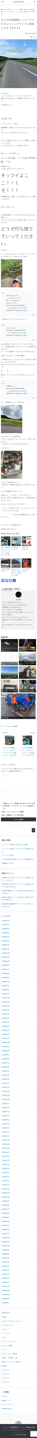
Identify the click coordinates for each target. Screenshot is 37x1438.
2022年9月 (5, 1103)
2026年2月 (5, 945)
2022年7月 (5, 1111)
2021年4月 (5, 1172)
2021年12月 (6, 1140)
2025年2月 (5, 990)
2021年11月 (6, 1144)
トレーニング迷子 (8, 855)
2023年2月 (5, 1083)
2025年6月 (5, 973)
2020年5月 (5, 1217)
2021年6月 (5, 1164)
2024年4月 (5, 1026)
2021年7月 (5, 1160)
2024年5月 (5, 1022)
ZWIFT (4, 1317)
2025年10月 (6, 961)
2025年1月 (5, 994)
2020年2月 (5, 1229)
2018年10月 (6, 1294)
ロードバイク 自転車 (11, 726)
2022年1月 (5, 1136)
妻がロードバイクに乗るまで (12, 1362)
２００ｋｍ (5, 1370)
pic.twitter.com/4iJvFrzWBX (15, 305)
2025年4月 (5, 981)
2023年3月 (5, 1079)
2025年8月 (5, 965)
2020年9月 (5, 1201)
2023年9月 (5, 1055)
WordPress (14, 1427)
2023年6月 (5, 1067)
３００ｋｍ (5, 1374)
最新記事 (17, 589)
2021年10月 (6, 1148)
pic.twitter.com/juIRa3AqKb (15, 388)
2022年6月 (5, 1116)
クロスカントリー (8, 1325)
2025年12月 (6, 953)
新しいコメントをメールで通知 (13, 812)
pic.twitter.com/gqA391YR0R (16, 330)
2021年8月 (5, 1156)
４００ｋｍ (5, 1378)
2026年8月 (5, 920)
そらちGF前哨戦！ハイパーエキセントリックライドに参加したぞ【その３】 (5, 551)
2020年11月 (6, 1193)
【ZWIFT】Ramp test (25, 548)
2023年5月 (5, 1071)
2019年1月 (5, 1282)
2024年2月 (5, 1034)
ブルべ (4, 1337)
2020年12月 (6, 1189)
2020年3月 (5, 1225)
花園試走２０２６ (8, 863)
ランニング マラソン (9, 1341)
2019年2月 (5, 1278)
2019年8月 (5, 1254)
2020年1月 (5, 1233)
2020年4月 (5, 1221)
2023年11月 (6, 1046)
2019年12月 (6, 1238)
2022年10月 (6, 1099)
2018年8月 (5, 1303)
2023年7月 (5, 1063)
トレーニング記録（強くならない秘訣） (15, 844)
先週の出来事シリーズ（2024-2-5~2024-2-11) (17, 891)
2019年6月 (5, 1262)
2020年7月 (5, 1209)
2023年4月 (5, 1075)
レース (4, 1349)
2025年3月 (5, 985)
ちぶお (34, 37)
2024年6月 (5, 1018)
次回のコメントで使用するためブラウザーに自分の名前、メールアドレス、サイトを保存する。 (19, 806)
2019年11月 (6, 1242)
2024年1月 (5, 1038)
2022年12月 (6, 1091)
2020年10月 (6, 1197)
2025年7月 (5, 969)
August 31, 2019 (21, 310)
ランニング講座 (7, 1345)
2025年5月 (5, 977)
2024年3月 (5, 1030)
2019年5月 (5, 1266)
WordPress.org (7, 1408)
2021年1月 (5, 1185)
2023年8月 (5, 1059)
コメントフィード (8, 1404)
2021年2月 (5, 1181)
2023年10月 (6, 1051)
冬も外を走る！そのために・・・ (26, 571)
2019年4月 (5, 1270)
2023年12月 (6, 1042)
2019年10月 (6, 1246)
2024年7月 (5, 1014)
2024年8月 (5, 1010)
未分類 (4, 1366)
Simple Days (30, 1427)
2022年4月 (5, 1124)
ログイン (5, 1396)
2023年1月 (5, 1087)
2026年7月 (5, 924)
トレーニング (6, 1333)
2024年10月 (6, 1006)
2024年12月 (6, 998)
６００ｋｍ (5, 1382)
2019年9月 (5, 1250)
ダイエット (5, 1329)
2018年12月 (6, 1286)
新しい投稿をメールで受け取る (13, 815)
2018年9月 (5, 1298)
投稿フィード (6, 1400)
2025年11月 (6, 957)
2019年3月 (5, 1274)
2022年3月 (5, 1128)
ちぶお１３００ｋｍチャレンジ (12, 1321)
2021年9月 (5, 1152)
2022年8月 (5, 1107)
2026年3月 (5, 941)
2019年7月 (5, 1258)
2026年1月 (5, 949)
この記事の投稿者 (7, 589)
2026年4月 (5, 937)
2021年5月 (5, 1168)
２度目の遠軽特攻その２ (5, 570)
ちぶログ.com (21, 1434)
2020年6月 (5, 1213)
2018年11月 (6, 1290)
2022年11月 (6, 1095)
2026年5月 (5, 933)
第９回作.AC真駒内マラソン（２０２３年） (17, 904)
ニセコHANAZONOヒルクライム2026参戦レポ (18, 859)
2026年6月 (5, 929)
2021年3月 (5, 1177)
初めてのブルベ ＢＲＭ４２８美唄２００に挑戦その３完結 (16, 572)
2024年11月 (6, 1002)
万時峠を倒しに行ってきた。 (16, 548)
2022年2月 (5, 1132)
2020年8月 (5, 1205)
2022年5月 (5, 1120)
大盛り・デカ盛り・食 (9, 1358)
